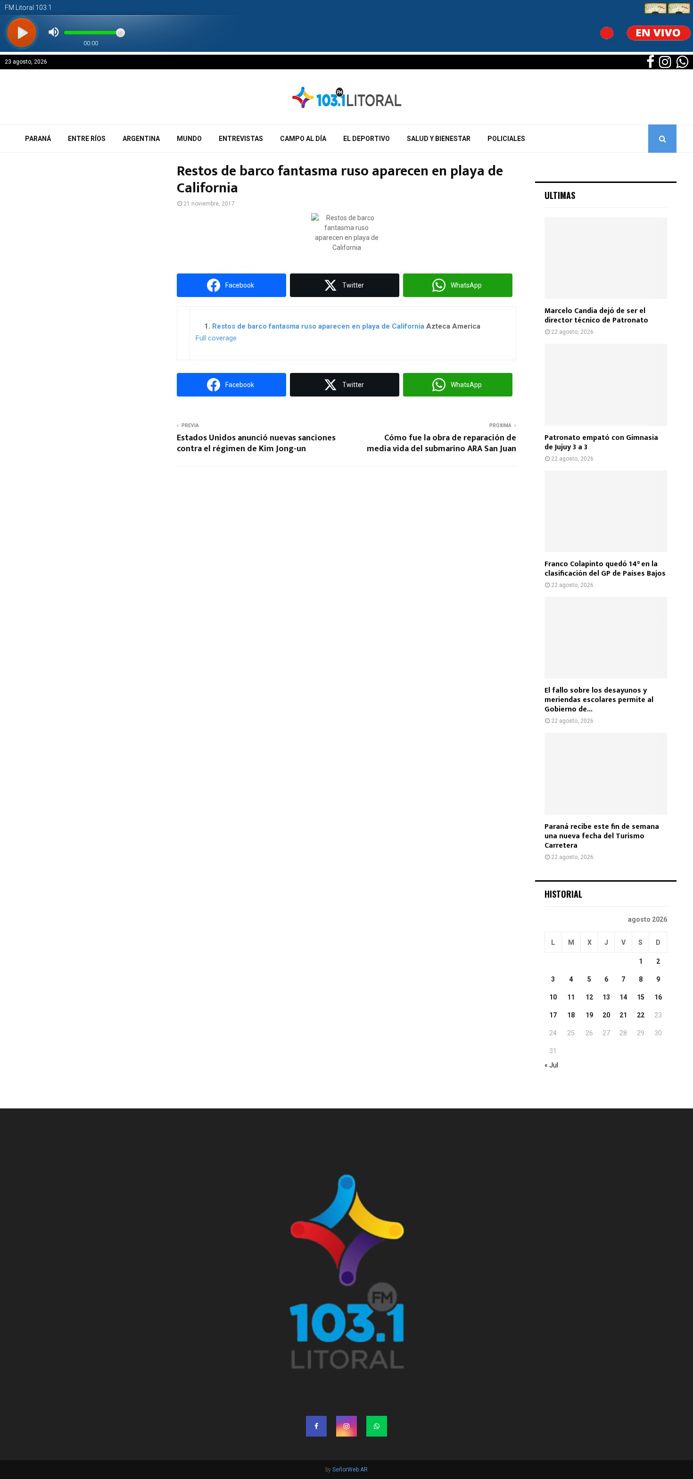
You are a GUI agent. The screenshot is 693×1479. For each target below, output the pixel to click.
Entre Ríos (87, 138)
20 (606, 1015)
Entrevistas (241, 138)
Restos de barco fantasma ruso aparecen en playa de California (318, 326)
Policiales (506, 138)
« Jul (551, 1065)
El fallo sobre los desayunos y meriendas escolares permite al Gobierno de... (598, 700)
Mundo (189, 138)
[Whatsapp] (376, 1426)
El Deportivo (366, 138)
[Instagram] (346, 1426)
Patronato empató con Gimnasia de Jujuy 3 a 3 (601, 442)
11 (571, 997)
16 (658, 997)
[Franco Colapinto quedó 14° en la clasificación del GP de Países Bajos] (605, 511)
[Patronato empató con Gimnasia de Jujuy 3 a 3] (605, 384)
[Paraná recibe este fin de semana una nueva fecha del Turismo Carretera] (605, 773)
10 (553, 997)
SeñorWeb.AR (350, 1469)
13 (606, 997)
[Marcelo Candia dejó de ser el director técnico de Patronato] (605, 258)
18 (571, 1015)
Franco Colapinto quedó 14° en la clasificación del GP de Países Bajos (605, 569)
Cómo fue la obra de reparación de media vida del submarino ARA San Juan (441, 443)
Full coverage (216, 338)
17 (553, 1015)
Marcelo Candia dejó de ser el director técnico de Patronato (596, 316)
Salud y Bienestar (438, 138)
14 (623, 997)
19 (589, 1015)
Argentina (141, 138)
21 (623, 1015)
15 (640, 997)
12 (589, 997)
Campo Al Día (303, 138)
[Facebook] (316, 1426)
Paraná (38, 138)
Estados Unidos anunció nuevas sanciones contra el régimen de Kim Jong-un (256, 443)
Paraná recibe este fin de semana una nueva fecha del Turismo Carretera (601, 836)
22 (640, 1015)
